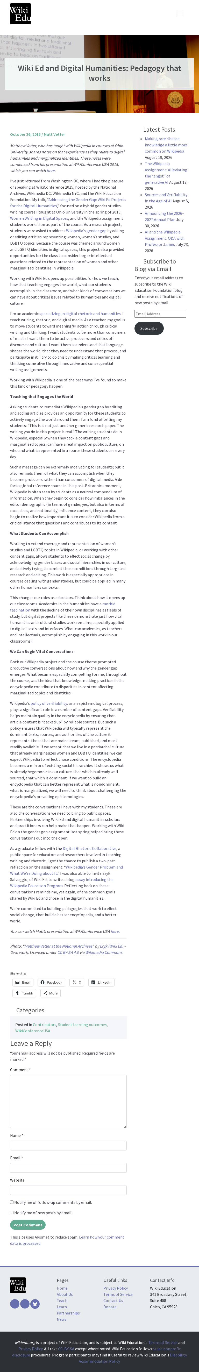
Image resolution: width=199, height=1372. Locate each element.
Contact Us (113, 1300)
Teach (62, 1300)
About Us (65, 1294)
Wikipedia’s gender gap (86, 230)
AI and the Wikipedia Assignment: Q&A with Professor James (164, 238)
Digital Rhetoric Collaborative (89, 848)
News (61, 1319)
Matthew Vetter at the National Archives (58, 946)
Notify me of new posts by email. (43, 1212)
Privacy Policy (115, 1288)
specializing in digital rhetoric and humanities (80, 313)
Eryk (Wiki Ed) (111, 946)
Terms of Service (118, 1294)
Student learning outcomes (82, 1024)
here (51, 170)
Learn (62, 1306)
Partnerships (68, 1313)
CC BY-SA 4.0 (68, 952)
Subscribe (149, 328)
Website (17, 1180)
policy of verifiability (49, 703)
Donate (110, 1306)
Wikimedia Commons (103, 952)
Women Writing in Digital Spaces (39, 218)
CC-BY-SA (66, 1348)
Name (16, 1135)
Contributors (44, 1024)
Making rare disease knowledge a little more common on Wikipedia (166, 145)
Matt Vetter (54, 134)
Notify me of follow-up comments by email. (53, 1202)
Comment (20, 1069)
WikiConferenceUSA (32, 1030)
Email (16, 1157)
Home (62, 1288)
